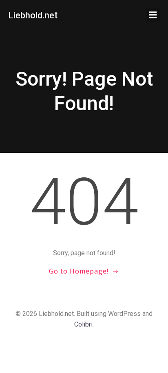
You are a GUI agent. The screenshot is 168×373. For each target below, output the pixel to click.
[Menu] (153, 15)
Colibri (83, 324)
